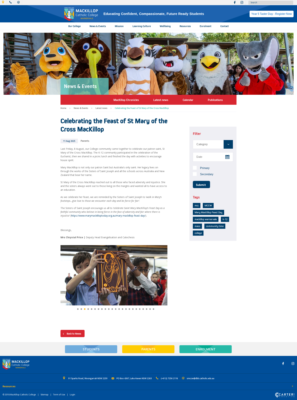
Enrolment (205, 26)
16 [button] (129, 309)
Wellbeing (165, 26)
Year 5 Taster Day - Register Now (271, 13)
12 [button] (115, 309)
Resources (185, 26)
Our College (74, 26)
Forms (33, 386)
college (198, 233)
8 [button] (102, 309)
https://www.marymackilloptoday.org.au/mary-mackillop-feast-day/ (108, 215)
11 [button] (112, 309)
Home (63, 108)
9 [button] (105, 309)
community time (215, 226)
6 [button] (95, 309)
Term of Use (59, 394)
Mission (119, 26)
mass (197, 226)
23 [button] (153, 309)
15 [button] (126, 309)
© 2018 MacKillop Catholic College (19, 394)
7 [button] (98, 309)
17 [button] (133, 309)
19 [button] (139, 309)
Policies (22, 386)
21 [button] (146, 309)
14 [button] (122, 309)
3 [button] (84, 309)
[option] (113, 275)
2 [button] (81, 309)
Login (72, 394)
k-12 (225, 219)
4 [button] (88, 309)
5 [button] (91, 309)
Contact (224, 26)
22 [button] (150, 309)
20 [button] (143, 309)
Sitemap (44, 394)
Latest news (101, 108)
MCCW (208, 205)
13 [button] (119, 309)
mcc (197, 205)
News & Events (98, 26)
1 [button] (78, 309)
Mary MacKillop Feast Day (208, 212)
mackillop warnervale (206, 219)
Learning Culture (142, 26)
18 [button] (136, 309)
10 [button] (109, 309)
